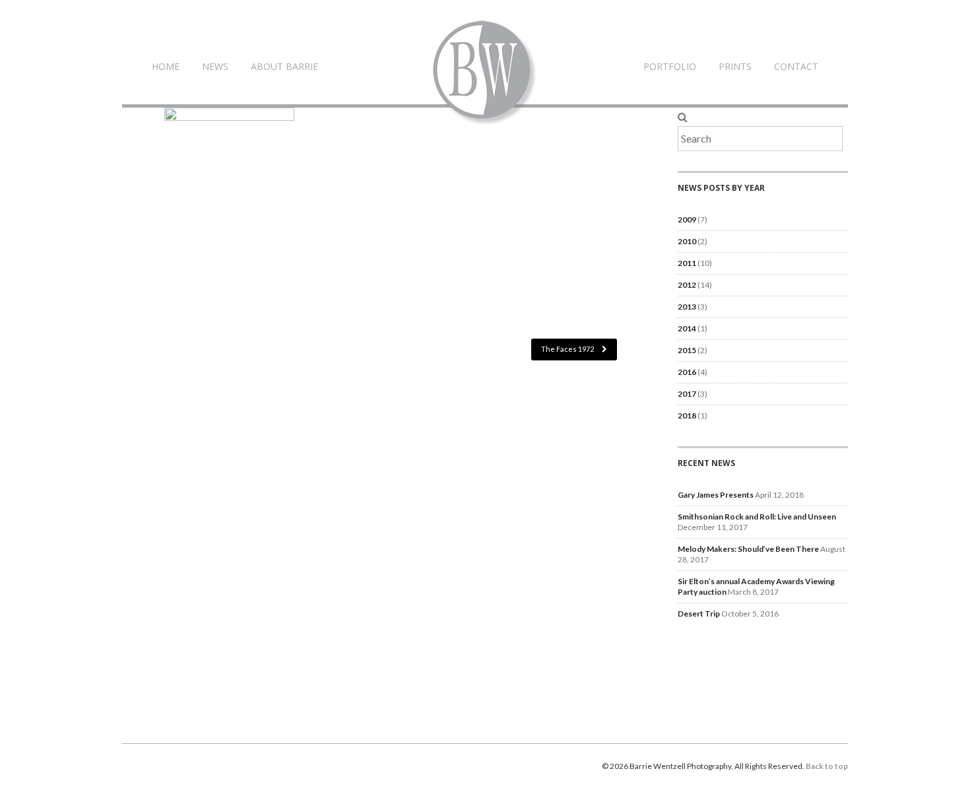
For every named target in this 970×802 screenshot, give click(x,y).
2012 (687, 285)
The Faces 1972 (568, 349)
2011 (687, 263)
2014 (687, 328)
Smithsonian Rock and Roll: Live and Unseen (757, 516)
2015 (687, 350)
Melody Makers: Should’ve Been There (748, 549)
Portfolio (669, 66)
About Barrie (284, 66)
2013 (687, 307)
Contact (796, 66)
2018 (687, 415)
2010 (687, 241)
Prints (735, 66)
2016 (687, 372)
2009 (687, 219)
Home (165, 66)
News (215, 66)
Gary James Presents (716, 495)
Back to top (827, 766)
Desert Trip (699, 613)
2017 (687, 394)
